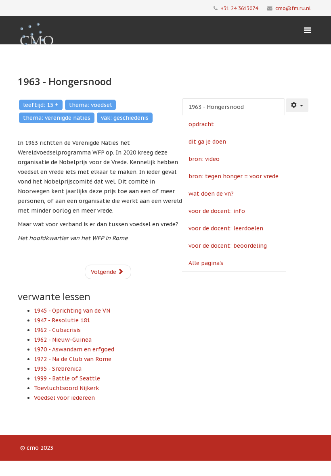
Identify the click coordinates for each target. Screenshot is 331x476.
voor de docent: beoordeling (228, 245)
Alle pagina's (206, 263)
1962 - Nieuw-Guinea (63, 339)
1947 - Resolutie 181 (62, 320)
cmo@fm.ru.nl (293, 8)
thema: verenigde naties (56, 117)
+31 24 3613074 (239, 8)
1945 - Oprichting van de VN (72, 310)
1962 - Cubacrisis (57, 330)
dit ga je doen (207, 141)
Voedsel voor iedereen (64, 397)
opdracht (201, 124)
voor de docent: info (217, 211)
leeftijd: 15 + (41, 105)
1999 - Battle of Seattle (67, 378)
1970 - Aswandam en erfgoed (74, 349)
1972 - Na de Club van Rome (72, 359)
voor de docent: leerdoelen (226, 228)
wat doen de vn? (211, 193)
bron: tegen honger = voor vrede (234, 176)
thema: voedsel (90, 105)
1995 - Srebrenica (58, 368)
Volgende (104, 272)
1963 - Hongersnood (216, 107)
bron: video (204, 159)
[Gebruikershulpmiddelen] (297, 105)
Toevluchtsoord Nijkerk (66, 388)
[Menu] (307, 30)
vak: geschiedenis (125, 117)
